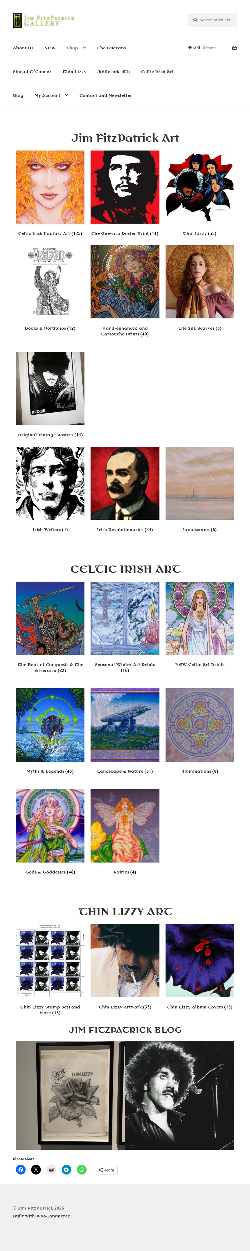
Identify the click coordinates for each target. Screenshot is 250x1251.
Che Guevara (111, 48)
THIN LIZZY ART (125, 911)
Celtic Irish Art (157, 71)
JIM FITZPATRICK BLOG (125, 1029)
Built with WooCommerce (41, 1216)
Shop (72, 48)
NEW (50, 48)
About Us (23, 48)
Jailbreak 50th (113, 71)
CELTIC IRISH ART (125, 569)
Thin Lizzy (74, 71)
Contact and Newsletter (105, 95)
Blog (18, 95)
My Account (47, 95)
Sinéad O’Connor (32, 71)
